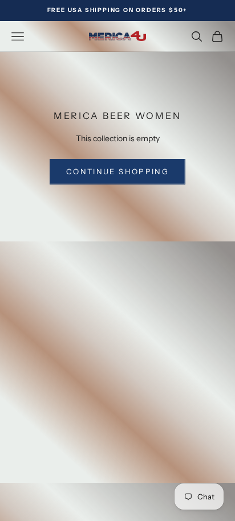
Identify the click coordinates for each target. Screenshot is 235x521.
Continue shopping (117, 171)
